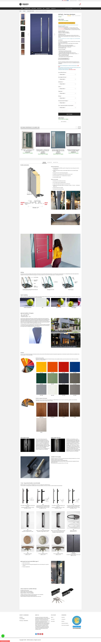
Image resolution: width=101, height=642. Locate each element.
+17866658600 (25, 620)
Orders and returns (65, 623)
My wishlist (53, 621)
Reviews (49, 162)
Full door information (63, 58)
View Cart (52, 619)
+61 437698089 (22, 618)
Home (20, 11)
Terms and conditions (65, 625)
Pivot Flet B (78, 38)
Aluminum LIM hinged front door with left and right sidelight (73, 150)
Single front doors (30, 11)
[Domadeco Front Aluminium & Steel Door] (23, 4)
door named (61, 27)
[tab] (44, 162)
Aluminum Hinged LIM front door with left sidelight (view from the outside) (58, 150)
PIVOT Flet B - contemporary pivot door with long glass (27, 150)
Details (44, 162)
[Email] (58, 124)
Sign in (52, 617)
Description (55, 162)
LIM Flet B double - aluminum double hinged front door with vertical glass (42, 150)
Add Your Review (77, 15)
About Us (63, 617)
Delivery (63, 621)
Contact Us (63, 619)
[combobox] (73, 8)
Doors (24, 11)
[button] (28, 34)
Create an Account (73, 0)
